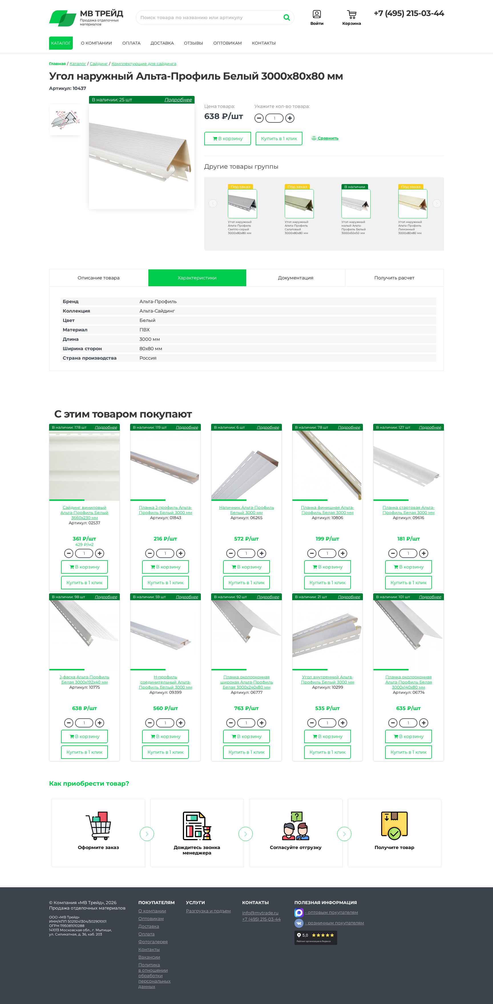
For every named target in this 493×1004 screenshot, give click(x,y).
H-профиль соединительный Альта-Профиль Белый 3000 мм (165, 682)
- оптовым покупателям (331, 912)
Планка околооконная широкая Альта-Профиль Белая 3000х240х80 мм (246, 682)
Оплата (131, 43)
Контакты (264, 43)
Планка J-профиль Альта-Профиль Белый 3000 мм (165, 510)
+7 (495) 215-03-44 (409, 13)
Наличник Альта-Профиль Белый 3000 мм (246, 510)
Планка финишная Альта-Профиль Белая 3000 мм (327, 510)
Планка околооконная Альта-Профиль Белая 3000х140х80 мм (408, 682)
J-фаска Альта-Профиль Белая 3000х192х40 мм (84, 679)
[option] (64, 122)
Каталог (61, 43)
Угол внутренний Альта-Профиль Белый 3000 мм (327, 679)
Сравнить (327, 138)
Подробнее (178, 99)
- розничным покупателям (334, 923)
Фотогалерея (153, 941)
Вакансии (149, 957)
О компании (96, 43)
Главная (57, 63)
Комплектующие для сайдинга (144, 63)
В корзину (230, 138)
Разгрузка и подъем (208, 911)
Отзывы (193, 43)
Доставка (162, 43)
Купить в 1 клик (279, 138)
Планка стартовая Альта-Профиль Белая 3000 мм (409, 510)
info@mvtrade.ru (260, 913)
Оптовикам (227, 43)
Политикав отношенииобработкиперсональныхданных (154, 975)
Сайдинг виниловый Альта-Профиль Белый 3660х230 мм (84, 512)
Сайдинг (99, 63)
